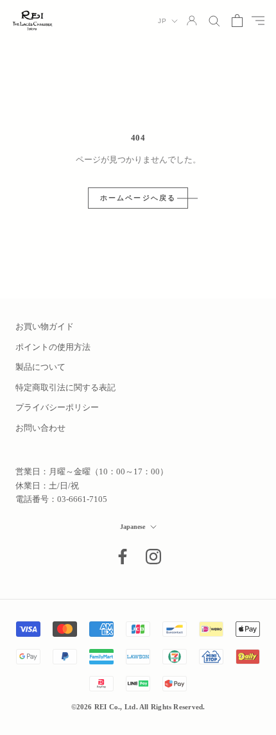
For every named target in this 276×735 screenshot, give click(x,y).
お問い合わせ (40, 428)
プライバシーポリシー (57, 407)
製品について (40, 367)
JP (162, 20)
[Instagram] (153, 556)
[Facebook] (122, 556)
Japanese (132, 526)
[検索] (214, 20)
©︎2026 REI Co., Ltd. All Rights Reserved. (138, 707)
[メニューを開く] (258, 20)
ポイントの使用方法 (53, 347)
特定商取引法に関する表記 (65, 387)
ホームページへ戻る (138, 198)
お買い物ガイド (44, 326)
